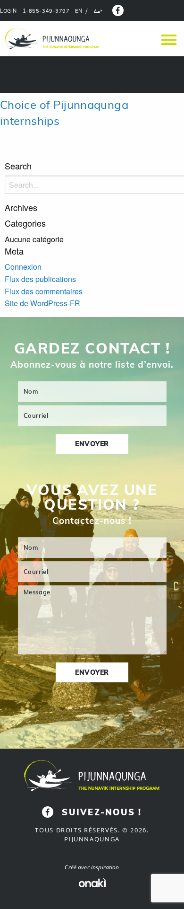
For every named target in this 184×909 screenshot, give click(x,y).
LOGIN (8, 11)
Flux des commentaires (44, 291)
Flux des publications (40, 279)
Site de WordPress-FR (42, 303)
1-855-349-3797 (46, 11)
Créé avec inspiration (92, 867)
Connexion (23, 266)
